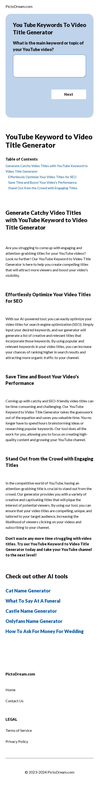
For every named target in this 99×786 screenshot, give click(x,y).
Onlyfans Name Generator (34, 621)
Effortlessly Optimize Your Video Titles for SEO (42, 177)
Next (68, 94)
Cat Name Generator (28, 590)
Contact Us (14, 701)
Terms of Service (19, 730)
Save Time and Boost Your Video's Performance (42, 182)
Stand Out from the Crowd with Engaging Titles (42, 188)
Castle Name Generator (31, 611)
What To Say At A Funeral (33, 601)
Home (10, 689)
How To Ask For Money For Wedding (45, 631)
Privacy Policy (17, 741)
